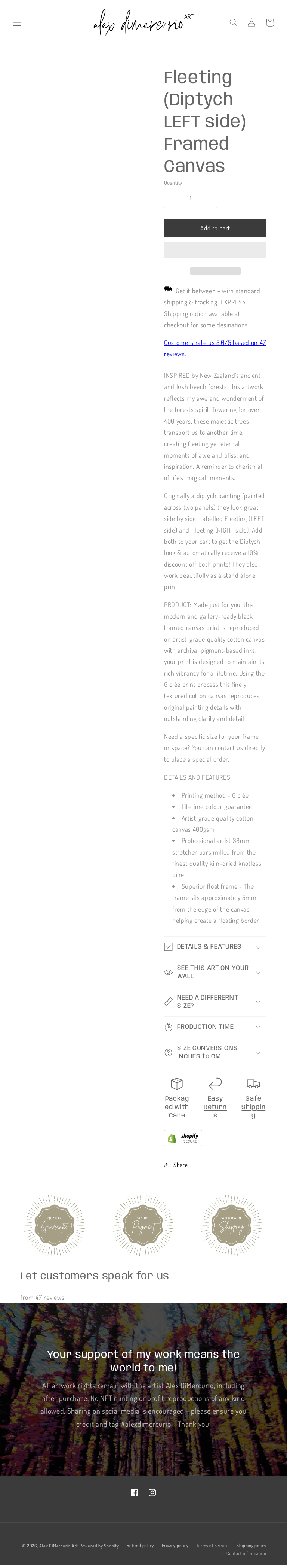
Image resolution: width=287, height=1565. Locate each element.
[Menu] (17, 22)
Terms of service (212, 1545)
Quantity (173, 182)
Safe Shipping (253, 1107)
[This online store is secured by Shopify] (183, 1144)
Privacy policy (175, 1545)
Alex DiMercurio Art (58, 1546)
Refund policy (140, 1545)
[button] (215, 251)
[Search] (234, 22)
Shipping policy (251, 1545)
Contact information (246, 1553)
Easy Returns (215, 1107)
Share (180, 1164)
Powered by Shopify (99, 1546)
